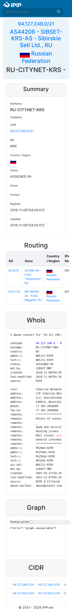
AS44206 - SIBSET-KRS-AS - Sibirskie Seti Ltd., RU (36, 38)
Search (58, 11)
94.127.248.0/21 (36, 24)
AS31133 (14, 291)
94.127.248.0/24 (23, 584)
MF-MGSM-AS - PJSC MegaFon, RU (33, 296)
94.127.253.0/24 (23, 593)
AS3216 (13, 270)
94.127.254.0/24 (49, 593)
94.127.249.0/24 (49, 584)
